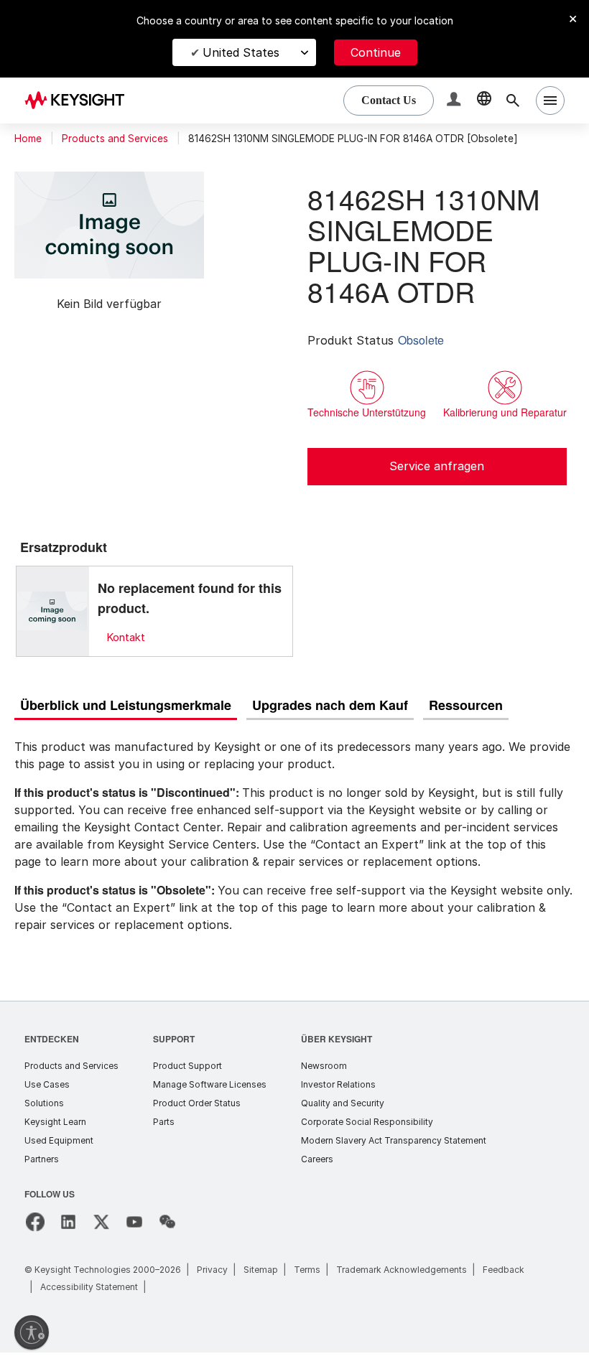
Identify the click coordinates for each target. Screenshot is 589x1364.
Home (28, 138)
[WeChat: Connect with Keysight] (167, 1233)
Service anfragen (436, 478)
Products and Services (115, 138)
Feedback (503, 1281)
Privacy (212, 1281)
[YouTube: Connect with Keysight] (134, 1233)
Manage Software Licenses (209, 1095)
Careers (317, 1170)
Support (174, 1050)
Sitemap (261, 1281)
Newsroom (324, 1077)
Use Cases (47, 1095)
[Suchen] (512, 100)
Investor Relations (338, 1095)
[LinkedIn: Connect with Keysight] (68, 1233)
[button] (455, 100)
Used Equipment (58, 1151)
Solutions (44, 1114)
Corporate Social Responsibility (367, 1133)
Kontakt (125, 649)
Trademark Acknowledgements (401, 1281)
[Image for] (52, 623)
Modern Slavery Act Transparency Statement (393, 1151)
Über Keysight (336, 1050)
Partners (41, 1170)
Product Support (187, 1077)
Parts (164, 1133)
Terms (307, 1281)
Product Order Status (197, 1114)
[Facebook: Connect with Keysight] (35, 1233)
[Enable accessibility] (31, 1332)
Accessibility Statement (89, 1298)
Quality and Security (342, 1114)
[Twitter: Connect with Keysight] (101, 1233)
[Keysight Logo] (79, 100)
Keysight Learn (55, 1133)
